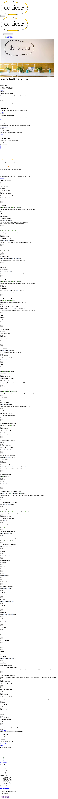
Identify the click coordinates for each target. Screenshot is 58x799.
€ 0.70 (2, 564)
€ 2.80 (2, 419)
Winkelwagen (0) (3, 731)
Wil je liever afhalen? (4, 743)
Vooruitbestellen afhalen (4, 797)
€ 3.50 (2, 497)
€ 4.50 (2, 354)
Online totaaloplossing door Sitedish (6, 789)
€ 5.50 (2, 201)
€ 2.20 (2, 716)
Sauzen (1, 152)
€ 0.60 (2, 649)
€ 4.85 (2, 515)
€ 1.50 (2, 616)
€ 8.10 (2, 211)
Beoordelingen (13, 31)
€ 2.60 (2, 671)
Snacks (1, 150)
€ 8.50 (2, 304)
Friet (1, 147)
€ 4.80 (2, 535)
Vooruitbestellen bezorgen (5, 796)
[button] (29, 156)
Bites (1, 148)
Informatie (9, 31)
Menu (1, 145)
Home (1, 31)
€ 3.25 (2, 427)
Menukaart (5, 31)
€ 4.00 (2, 506)
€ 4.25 (2, 542)
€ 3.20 (2, 385)
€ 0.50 (2, 642)
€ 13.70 (2, 254)
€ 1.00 (2, 590)
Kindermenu (2, 149)
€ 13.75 (2, 235)
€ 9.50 (2, 487)
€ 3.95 (2, 335)
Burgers (1, 146)
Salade (1, 153)
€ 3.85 (2, 470)
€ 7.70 (2, 192)
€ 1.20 (2, 629)
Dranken (2, 154)
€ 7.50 (2, 461)
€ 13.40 (2, 225)
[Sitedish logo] (1, 745)
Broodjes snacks (3, 151)
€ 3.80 (2, 522)
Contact (17, 31)
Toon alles (2, 178)
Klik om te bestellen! (10, 731)
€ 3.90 (2, 478)
